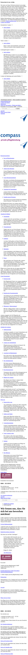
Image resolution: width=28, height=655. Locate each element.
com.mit (2, 111)
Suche (18, 108)
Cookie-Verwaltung (5, 22)
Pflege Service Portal (5, 112)
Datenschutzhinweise (6, 101)
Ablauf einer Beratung (9, 168)
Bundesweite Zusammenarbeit (11, 293)
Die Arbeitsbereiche (8, 360)
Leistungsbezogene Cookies (7, 49)
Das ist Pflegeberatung (9, 158)
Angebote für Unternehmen (10, 189)
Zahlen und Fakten (8, 414)
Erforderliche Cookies (6, 25)
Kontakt (3, 570)
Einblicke (6, 238)
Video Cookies (4, 40)
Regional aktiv (7, 278)
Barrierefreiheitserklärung (7, 572)
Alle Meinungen (7, 552)
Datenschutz (3, 577)
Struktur (5, 441)
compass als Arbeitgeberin (10, 342)
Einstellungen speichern (6, 99)
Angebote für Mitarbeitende (10, 353)
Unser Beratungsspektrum (10, 177)
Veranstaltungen (7, 227)
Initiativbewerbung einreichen (8, 532)
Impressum (3, 104)
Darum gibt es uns (8, 402)
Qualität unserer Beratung (10, 197)
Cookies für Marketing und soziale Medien (11, 76)
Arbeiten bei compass (9, 503)
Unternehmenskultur (8, 423)
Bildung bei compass (8, 377)
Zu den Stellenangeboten (6, 524)
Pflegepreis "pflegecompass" (10, 306)
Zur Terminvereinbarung (6, 495)
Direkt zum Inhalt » (16, 105)
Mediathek (6, 249)
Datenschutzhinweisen (11, 21)
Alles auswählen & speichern (19, 99)
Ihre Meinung (7, 452)
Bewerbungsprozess (8, 369)
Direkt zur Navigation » (6, 105)
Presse (5, 258)
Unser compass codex (9, 433)
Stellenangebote (7, 329)
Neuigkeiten (6, 216)
